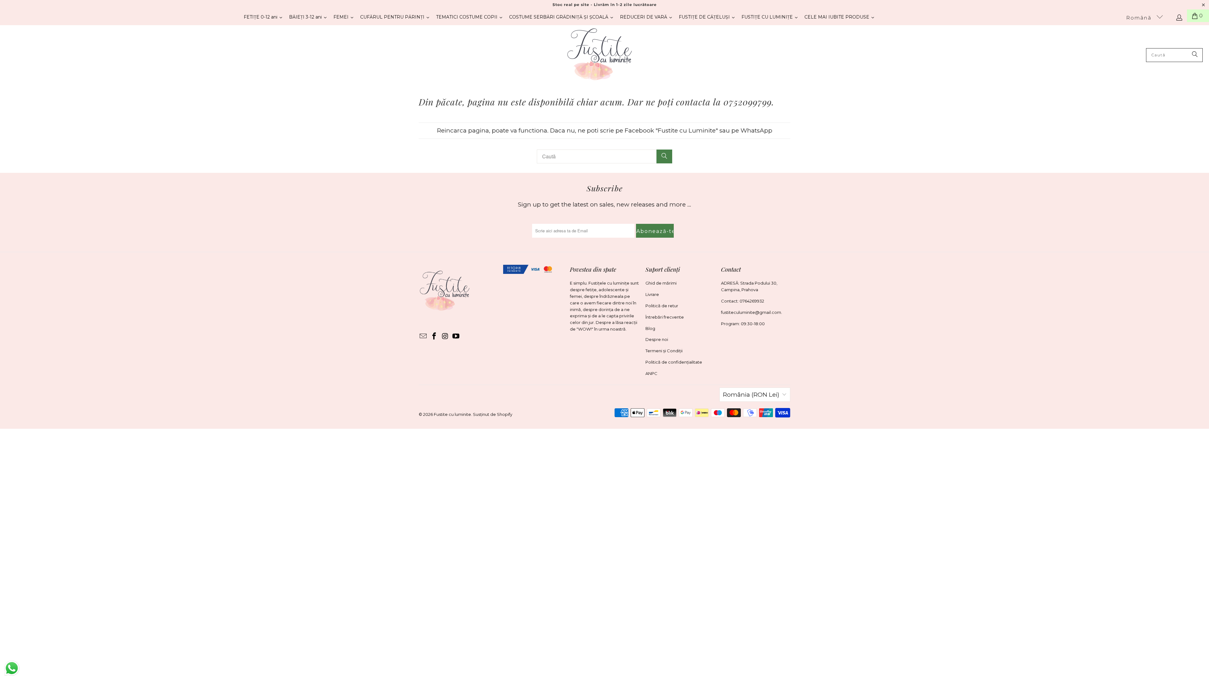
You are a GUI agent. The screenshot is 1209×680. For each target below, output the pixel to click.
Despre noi (656, 339)
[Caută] (1195, 55)
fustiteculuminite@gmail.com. (751, 312)
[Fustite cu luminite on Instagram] (445, 336)
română (1139, 18)
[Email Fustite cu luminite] (423, 336)
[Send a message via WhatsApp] (11, 668)
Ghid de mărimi (661, 283)
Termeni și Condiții (664, 350)
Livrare (652, 294)
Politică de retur (661, 305)
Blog (650, 328)
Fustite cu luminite (452, 414)
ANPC (651, 373)
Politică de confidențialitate (673, 362)
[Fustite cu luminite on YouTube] (456, 336)
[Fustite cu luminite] (599, 55)
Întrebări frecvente (664, 317)
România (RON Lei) (751, 394)
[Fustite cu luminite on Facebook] (434, 336)
